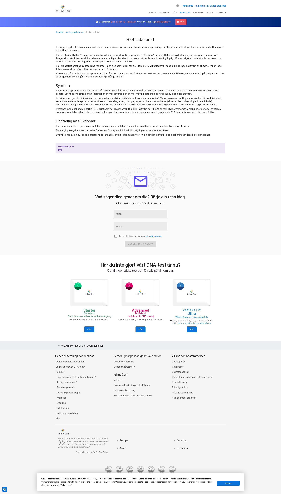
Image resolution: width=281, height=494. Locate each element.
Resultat (185, 12)
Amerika (181, 440)
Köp (175, 12)
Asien (123, 448)
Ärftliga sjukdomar (75, 32)
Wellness (61, 397)
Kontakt (221, 12)
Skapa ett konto (218, 5)
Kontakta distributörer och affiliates (132, 385)
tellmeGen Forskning (124, 390)
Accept (228, 483)
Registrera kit (201, 5)
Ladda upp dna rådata (67, 413)
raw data (198, 12)
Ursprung (61, 403)
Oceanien (182, 448)
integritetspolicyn (154, 236)
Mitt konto (188, 5)
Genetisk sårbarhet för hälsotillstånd (76, 377)
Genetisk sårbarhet (124, 366)
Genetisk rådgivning (124, 361)
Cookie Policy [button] (175, 482)
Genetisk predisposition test (70, 361)
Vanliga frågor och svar (184, 397)
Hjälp (210, 12)
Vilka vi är (119, 380)
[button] (177, 5)
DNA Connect (62, 408)
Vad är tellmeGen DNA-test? (70, 366)
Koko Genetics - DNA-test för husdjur (133, 395)
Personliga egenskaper (69, 392)
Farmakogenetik (65, 387)
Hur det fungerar (159, 12)
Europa (124, 440)
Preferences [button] (66, 485)
